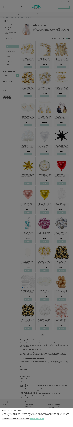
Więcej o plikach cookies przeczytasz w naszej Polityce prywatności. (16, 415)
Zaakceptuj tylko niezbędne (11, 418)
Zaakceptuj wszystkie (37, 418)
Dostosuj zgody (25, 418)
